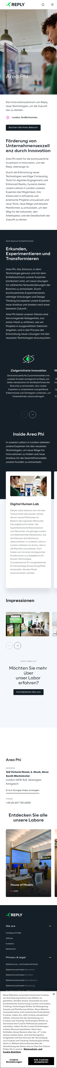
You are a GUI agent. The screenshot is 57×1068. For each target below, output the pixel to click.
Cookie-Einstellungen (14, 1061)
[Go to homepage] (15, 4)
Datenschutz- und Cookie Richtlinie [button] (22, 964)
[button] (23, 128)
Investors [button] (10, 944)
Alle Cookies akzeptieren (41, 1061)
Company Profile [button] (13, 933)
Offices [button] (9, 938)
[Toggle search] (43, 4)
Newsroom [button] (11, 949)
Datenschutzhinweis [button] (20, 970)
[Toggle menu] (52, 4)
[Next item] (32, 414)
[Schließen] (54, 994)
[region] (28, 1029)
